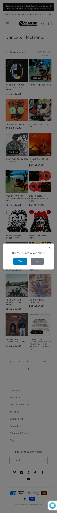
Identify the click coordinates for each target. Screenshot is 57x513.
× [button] (50, 248)
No (37, 261)
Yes (20, 261)
